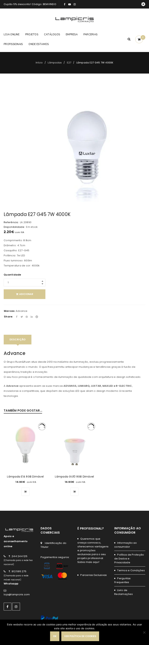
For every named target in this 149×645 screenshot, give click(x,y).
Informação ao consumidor (125, 545)
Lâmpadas (55, 62)
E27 (69, 62)
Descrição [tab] (18, 339)
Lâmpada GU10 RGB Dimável (74, 477)
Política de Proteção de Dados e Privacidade (129, 558)
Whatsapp (11, 583)
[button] (25, 492)
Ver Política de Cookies (80, 636)
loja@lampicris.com (17, 594)
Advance (22, 311)
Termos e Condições (131, 570)
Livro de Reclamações (123, 592)
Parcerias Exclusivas (93, 575)
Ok (54, 636)
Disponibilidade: (14, 227)
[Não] (144, 632)
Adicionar (26, 294)
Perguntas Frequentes (122, 580)
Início (39, 62)
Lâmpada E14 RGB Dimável (25, 477)
